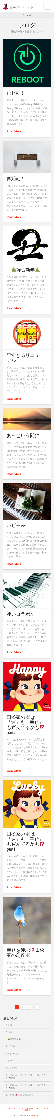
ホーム (7, 1108)
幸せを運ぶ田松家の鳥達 (25, 953)
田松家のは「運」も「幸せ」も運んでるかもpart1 (25, 841)
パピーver (16, 525)
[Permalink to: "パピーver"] (27, 501)
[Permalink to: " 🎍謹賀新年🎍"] (27, 245)
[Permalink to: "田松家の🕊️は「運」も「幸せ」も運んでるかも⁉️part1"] (27, 804)
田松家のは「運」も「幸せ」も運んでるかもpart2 (25, 725)
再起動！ (16, 93)
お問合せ (27, 1110)
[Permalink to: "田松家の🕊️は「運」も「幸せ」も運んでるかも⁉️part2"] (27, 686)
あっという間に (23, 435)
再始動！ (16, 178)
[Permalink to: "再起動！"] (27, 63)
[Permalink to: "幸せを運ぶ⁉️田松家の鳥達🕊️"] (27, 920)
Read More (14, 131)
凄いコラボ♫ (20, 614)
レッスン (30, 1108)
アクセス (45, 1108)
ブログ (37, 1108)
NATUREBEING (33, 1116)
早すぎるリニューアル (25, 358)
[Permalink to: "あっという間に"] (27, 419)
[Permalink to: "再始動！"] (27, 157)
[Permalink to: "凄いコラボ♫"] (27, 590)
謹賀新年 (25, 270)
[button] (47, 6)
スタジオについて (18, 1108)
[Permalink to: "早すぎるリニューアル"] (27, 334)
